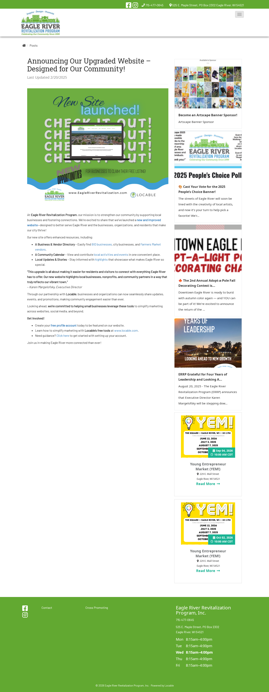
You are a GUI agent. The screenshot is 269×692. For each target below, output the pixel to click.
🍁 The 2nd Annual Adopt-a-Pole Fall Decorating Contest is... (206, 283)
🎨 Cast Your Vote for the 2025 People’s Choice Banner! (201, 189)
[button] (239, 14)
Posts (34, 45)
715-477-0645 (154, 5)
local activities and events (111, 254)
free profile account (64, 325)
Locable (169, 685)
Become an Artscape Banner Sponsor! (207, 115)
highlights (101, 259)
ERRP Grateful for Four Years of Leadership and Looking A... (202, 377)
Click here (63, 335)
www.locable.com (126, 330)
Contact (47, 607)
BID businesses (102, 244)
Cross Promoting (96, 607)
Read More (206, 483)
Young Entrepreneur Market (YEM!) (208, 466)
